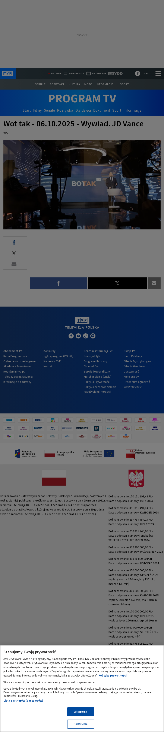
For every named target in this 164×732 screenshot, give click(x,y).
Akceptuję (80, 712)
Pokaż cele (80, 724)
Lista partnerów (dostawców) (23, 700)
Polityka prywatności (112, 675)
